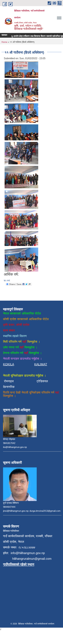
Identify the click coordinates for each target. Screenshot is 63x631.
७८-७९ (7, 280)
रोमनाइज (10, 381)
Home (4, 42)
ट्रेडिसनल (41, 381)
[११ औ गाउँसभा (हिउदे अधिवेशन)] (21, 69)
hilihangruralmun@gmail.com (32, 558)
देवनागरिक (9, 387)
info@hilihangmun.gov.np (28, 553)
